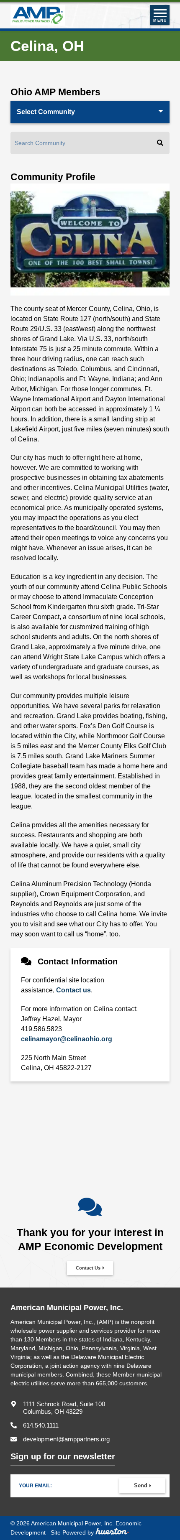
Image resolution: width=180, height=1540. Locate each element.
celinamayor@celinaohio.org (66, 1039)
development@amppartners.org (66, 1439)
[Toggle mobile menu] (160, 15)
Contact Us (88, 1267)
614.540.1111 (41, 1425)
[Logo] (37, 15)
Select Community (46, 111)
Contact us (73, 990)
